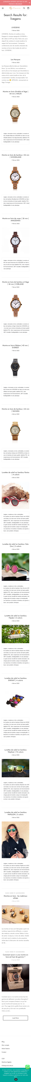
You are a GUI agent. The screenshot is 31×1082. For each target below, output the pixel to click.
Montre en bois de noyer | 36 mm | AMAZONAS (15, 219)
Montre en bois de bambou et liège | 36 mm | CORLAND (15, 283)
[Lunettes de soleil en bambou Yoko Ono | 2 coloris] (15, 567)
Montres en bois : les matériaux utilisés (15, 897)
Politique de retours (7, 1066)
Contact (4, 1052)
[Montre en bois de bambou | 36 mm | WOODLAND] (15, 178)
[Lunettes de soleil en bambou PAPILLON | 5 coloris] (15, 840)
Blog (3, 1042)
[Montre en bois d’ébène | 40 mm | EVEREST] (15, 368)
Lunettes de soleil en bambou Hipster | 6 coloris (15, 616)
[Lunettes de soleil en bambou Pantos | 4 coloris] (15, 495)
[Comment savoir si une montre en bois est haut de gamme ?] (15, 978)
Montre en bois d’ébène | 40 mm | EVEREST (15, 346)
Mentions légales (6, 1062)
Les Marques (15, 59)
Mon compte (5, 1045)
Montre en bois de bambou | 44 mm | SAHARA (15, 410)
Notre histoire (6, 1049)
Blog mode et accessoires (15, 893)
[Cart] (28, 8)
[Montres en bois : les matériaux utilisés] (15, 914)
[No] (29, 1075)
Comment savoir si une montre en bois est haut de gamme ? (15, 955)
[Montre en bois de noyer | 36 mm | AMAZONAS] (15, 241)
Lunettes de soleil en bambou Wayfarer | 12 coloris (15, 751)
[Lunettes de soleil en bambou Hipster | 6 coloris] (15, 634)
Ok (16, 1079)
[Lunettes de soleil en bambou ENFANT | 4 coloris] (15, 701)
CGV (3, 1059)
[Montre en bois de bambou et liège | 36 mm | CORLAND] (15, 305)
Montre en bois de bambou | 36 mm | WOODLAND (15, 156)
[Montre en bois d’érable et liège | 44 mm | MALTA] (15, 114)
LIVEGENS (16, 27)
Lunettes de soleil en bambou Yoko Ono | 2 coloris (15, 545)
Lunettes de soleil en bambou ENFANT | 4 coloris (15, 679)
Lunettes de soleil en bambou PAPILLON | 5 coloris (15, 813)
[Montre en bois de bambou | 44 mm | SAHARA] (15, 432)
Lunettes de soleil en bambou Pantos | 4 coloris (15, 473)
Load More (15, 1018)
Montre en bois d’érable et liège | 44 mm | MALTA (15, 92)
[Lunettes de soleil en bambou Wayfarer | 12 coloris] (15, 768)
